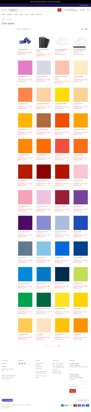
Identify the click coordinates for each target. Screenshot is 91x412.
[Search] (59, 10)
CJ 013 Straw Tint (77, 103)
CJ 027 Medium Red (41, 180)
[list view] (88, 29)
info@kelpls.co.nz (60, 366)
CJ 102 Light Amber (23, 334)
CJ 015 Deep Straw (23, 129)
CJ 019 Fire (58, 129)
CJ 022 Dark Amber (41, 154)
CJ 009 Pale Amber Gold (42, 103)
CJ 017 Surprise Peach (42, 129)
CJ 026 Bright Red (22, 180)
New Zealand (83, 5)
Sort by (18, 29)
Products (9, 14)
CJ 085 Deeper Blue (60, 283)
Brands (16, 14)
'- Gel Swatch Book (22, 49)
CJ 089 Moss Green (23, 308)
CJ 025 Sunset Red (78, 154)
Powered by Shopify (6, 407)
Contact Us (13, 404)
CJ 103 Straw (39, 334)
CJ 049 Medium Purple (23, 231)
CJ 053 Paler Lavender (60, 231)
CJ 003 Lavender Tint (41, 76)
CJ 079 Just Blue (40, 283)
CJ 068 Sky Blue (59, 257)
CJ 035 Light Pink (77, 180)
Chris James (20, 50)
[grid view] (86, 29)
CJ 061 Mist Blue (22, 257)
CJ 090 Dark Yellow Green (42, 308)
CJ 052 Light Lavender (41, 231)
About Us (39, 14)
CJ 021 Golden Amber (23, 154)
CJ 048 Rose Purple (78, 206)
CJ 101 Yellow (76, 308)
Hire (21, 14)
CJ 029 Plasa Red (59, 180)
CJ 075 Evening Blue (23, 283)
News (26, 14)
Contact (32, 14)
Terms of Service (21, 404)
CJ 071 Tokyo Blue (78, 257)
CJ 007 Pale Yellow (78, 76)
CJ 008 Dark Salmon (23, 103)
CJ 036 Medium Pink (23, 206)
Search (3, 404)
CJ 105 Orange (77, 334)
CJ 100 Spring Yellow (60, 308)
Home (3, 14)
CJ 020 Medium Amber (79, 129)
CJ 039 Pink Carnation (42, 206)
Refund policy (28, 404)
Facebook (4, 363)
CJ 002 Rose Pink (22, 76)
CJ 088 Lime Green (78, 283)
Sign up (73, 391)
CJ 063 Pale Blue (40, 257)
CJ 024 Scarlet (58, 154)
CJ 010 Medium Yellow (60, 103)
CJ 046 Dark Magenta (60, 206)
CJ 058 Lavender (77, 231)
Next (59, 346)
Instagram (4, 366)
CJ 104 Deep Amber (60, 334)
